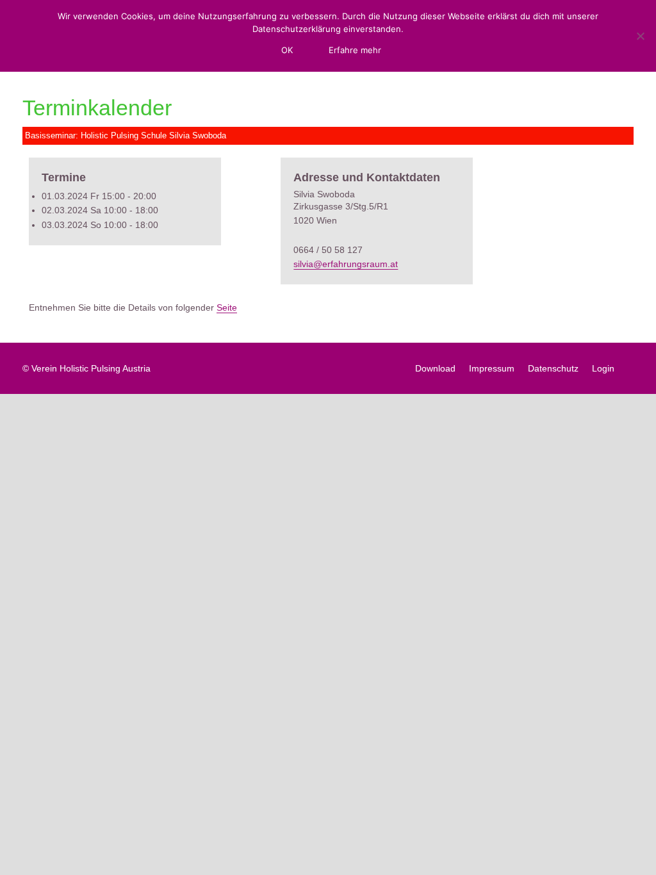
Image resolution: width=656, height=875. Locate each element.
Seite (227, 307)
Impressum (491, 368)
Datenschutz (553, 368)
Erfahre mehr (355, 50)
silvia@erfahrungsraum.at (345, 264)
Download (435, 368)
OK (287, 50)
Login (603, 368)
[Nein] (640, 35)
